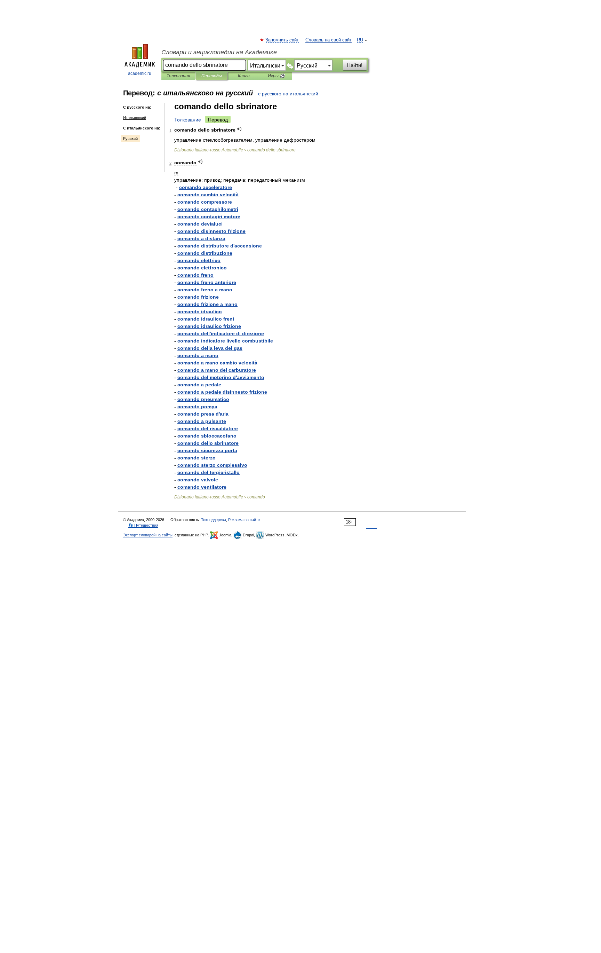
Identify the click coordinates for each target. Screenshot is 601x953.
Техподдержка (213, 520)
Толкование (187, 120)
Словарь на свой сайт (328, 40)
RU (360, 40)
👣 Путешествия (143, 525)
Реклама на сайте (244, 520)
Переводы (211, 75)
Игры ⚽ (276, 75)
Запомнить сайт (282, 40)
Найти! (354, 65)
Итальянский (134, 118)
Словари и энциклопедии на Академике (219, 52)
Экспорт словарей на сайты (148, 535)
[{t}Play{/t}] (239, 129)
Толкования (178, 75)
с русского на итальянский (288, 93)
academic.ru (139, 73)
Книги (244, 75)
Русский (130, 138)
